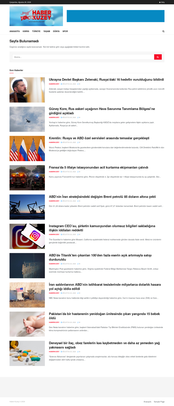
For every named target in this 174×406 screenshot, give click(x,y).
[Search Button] (163, 31)
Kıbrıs (26, 31)
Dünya (56, 31)
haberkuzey (54, 84)
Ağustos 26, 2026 (69, 84)
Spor (65, 31)
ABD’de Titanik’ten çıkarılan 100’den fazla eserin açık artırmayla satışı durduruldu (100, 257)
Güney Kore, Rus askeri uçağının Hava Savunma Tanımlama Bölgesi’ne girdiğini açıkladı (102, 110)
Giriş (162, 2)
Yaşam (46, 31)
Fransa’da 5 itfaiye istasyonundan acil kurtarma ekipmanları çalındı (98, 167)
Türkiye (36, 31)
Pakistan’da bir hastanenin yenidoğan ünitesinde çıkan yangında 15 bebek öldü (104, 315)
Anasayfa (15, 31)
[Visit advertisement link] (115, 16)
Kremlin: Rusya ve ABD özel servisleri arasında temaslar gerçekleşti (99, 138)
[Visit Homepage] (36, 16)
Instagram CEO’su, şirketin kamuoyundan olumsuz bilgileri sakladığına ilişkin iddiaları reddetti (102, 227)
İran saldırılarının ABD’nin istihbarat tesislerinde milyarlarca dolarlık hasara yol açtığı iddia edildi (105, 286)
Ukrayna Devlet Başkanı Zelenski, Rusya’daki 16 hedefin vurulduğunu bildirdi (106, 79)
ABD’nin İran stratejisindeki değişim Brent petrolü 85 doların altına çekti (102, 196)
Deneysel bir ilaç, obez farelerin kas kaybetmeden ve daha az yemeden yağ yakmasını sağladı (104, 345)
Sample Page (159, 401)
